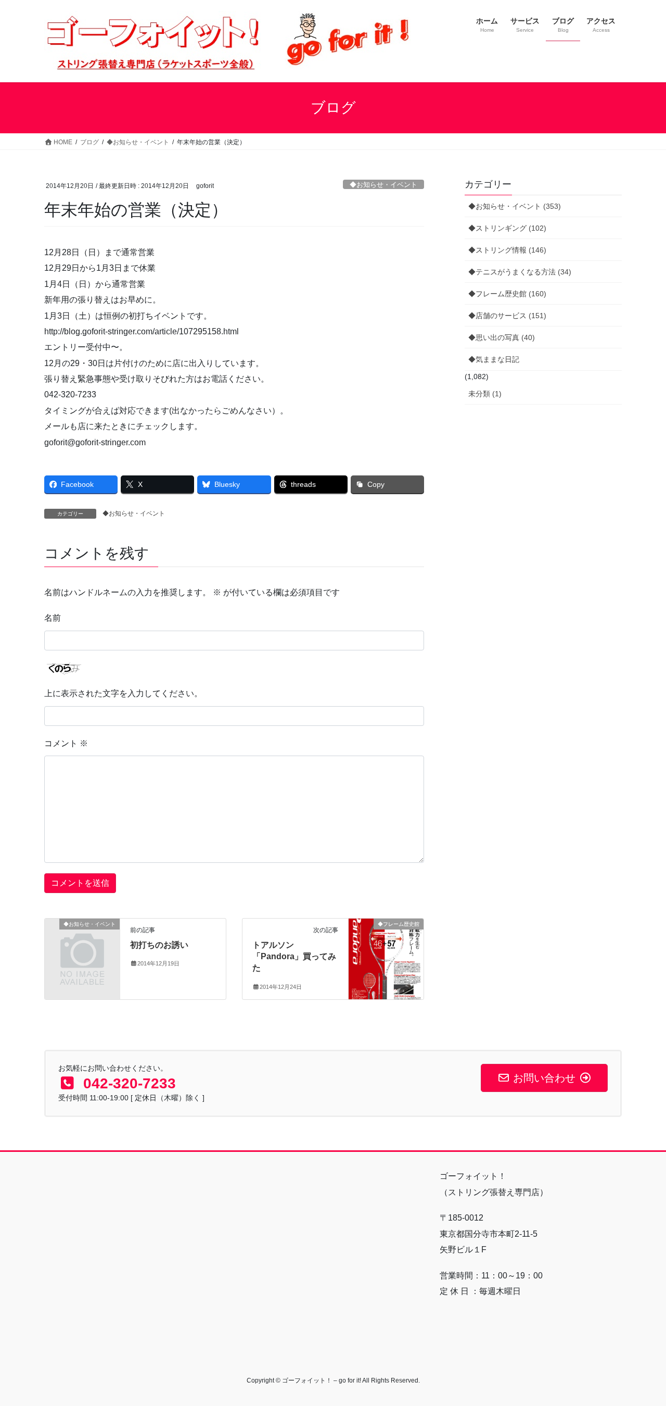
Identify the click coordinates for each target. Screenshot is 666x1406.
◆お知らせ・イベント (383, 185)
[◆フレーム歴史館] (386, 956)
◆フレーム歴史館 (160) (507, 294)
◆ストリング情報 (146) (507, 250)
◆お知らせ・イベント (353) (514, 206)
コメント (66, 743)
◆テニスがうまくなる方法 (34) (519, 272)
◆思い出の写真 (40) (501, 337)
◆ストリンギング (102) (507, 228)
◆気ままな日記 (493, 359)
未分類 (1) (485, 394)
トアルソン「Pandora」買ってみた (294, 956)
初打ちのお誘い (159, 944)
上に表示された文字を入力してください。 (123, 693)
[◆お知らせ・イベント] (82, 940)
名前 (52, 617)
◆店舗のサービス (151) (507, 315)
